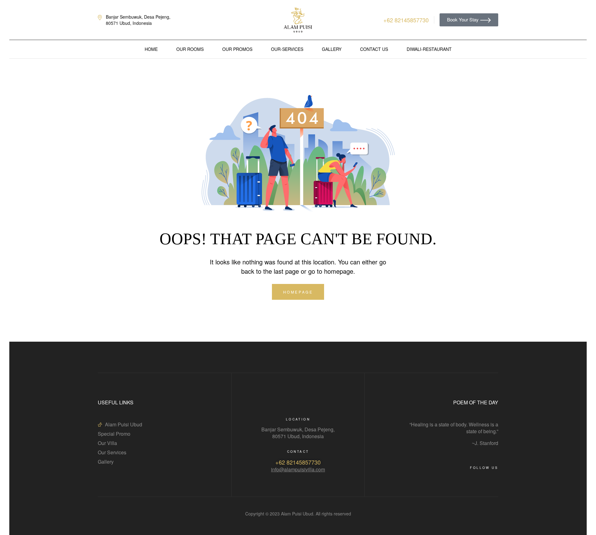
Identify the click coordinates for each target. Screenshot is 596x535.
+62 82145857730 (298, 462)
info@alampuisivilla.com (298, 469)
